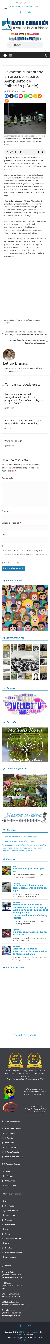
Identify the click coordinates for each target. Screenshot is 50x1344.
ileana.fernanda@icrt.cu (13, 1277)
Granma (7, 1201)
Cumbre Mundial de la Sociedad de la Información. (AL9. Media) (25, 1073)
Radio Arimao (9, 1181)
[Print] (40, 96)
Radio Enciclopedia (11, 1152)
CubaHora (8, 1248)
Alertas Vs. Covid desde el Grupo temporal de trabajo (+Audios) (22, 422)
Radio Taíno (9, 1143)
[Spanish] (12, 34)
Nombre (6, 511)
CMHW (7, 1171)
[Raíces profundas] (25, 644)
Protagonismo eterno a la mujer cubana (18, 841)
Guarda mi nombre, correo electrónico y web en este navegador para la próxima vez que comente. (24, 552)
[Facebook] (7, 96)
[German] (21, 34)
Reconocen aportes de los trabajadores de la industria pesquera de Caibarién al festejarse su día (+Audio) (24, 399)
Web (4, 534)
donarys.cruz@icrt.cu (12, 1296)
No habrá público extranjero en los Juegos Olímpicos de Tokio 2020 (27, 341)
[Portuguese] (28, 34)
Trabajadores (9, 1215)
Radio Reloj (8, 1138)
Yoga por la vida (13, 441)
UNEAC (7, 1243)
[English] (15, 34)
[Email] (30, 96)
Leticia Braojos (22, 91)
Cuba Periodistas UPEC (13, 1238)
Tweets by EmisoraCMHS (25, 1035)
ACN (6, 1229)
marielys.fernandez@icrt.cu (14, 1304)
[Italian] (25, 34)
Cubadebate (9, 1206)
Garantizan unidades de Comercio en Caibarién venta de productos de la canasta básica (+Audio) (26, 333)
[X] (11, 96)
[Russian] (31, 34)
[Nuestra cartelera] (25, 813)
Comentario (8, 478)
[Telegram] (16, 96)
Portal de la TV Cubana (13, 1252)
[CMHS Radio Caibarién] (5, 55)
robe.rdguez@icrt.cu (12, 1315)
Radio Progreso (10, 1147)
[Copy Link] (35, 96)
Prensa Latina (9, 1224)
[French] (18, 34)
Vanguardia (8, 1220)
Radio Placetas (10, 1185)
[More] (7, 101)
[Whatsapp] (26, 96)
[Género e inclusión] (25, 694)
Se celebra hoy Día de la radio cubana (23, 6)
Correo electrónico (11, 523)
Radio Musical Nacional (13, 1157)
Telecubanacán (10, 1257)
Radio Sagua (9, 1176)
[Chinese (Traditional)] (37, 34)
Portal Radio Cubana (12, 1128)
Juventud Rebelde (11, 1210)
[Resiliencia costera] (25, 728)
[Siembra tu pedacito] (25, 774)
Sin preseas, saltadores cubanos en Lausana (19, 836)
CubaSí (7, 1234)
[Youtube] (21, 96)
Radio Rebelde (9, 1133)
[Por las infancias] (25, 586)
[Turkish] (34, 34)
